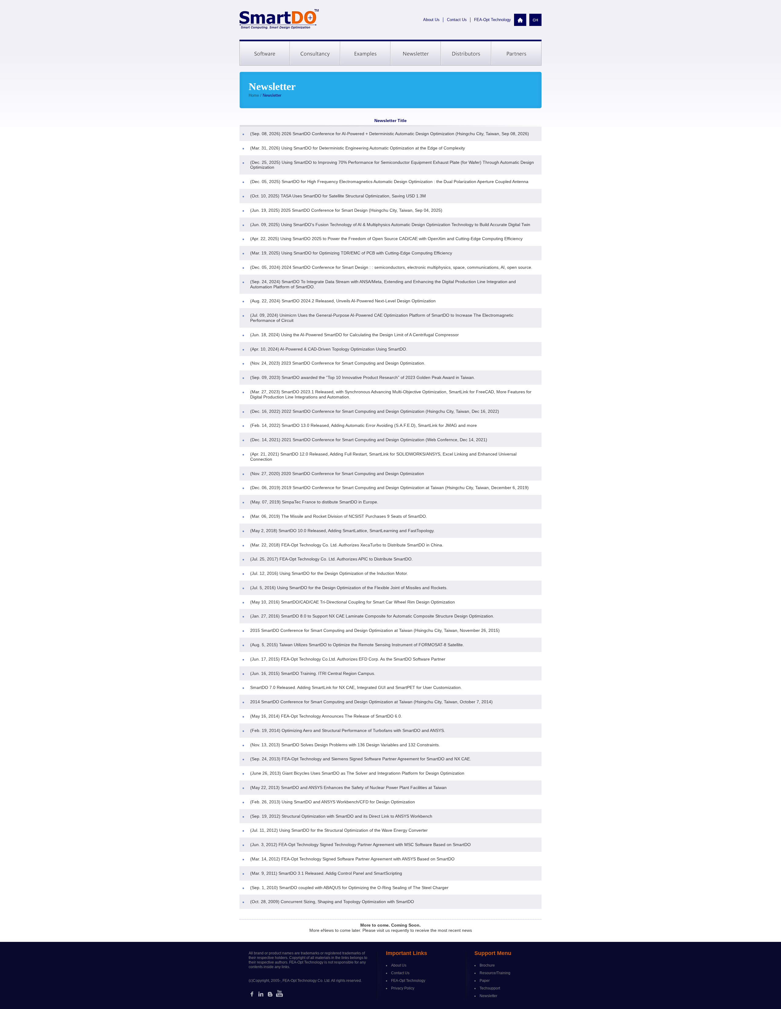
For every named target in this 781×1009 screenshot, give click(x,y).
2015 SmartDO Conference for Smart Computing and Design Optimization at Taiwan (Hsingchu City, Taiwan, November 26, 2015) (375, 630)
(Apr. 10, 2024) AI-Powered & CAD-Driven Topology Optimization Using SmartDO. (328, 349)
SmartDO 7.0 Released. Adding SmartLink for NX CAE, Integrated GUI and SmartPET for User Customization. (356, 687)
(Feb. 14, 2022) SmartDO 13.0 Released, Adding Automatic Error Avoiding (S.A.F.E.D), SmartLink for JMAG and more (363, 425)
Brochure (487, 965)
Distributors (466, 53)
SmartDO (279, 19)
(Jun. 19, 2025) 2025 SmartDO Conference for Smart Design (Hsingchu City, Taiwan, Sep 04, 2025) (346, 210)
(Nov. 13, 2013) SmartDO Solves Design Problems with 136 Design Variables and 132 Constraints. (345, 744)
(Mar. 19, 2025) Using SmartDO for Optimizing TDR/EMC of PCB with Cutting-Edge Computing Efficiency (351, 252)
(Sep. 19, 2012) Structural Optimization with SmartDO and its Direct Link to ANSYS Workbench (341, 816)
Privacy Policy (402, 988)
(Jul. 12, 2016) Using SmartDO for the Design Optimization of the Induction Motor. (329, 573)
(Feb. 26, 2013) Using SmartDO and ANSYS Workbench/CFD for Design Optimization (332, 801)
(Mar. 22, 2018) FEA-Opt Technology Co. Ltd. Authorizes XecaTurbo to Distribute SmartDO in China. (346, 544)
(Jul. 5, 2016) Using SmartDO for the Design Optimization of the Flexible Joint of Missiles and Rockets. (349, 587)
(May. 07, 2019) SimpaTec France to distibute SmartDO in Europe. (314, 501)
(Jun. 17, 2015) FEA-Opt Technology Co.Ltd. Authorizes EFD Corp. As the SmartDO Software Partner (347, 659)
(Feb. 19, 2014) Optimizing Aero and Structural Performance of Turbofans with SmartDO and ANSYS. (347, 730)
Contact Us (457, 19)
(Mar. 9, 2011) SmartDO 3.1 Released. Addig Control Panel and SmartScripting (326, 873)
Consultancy (315, 53)
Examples (365, 53)
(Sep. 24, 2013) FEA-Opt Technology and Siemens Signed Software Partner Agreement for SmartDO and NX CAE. (360, 758)
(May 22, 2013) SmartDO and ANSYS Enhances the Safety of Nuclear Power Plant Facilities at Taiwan (348, 787)
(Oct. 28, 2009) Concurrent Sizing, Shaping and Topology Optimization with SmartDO (332, 901)
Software (264, 53)
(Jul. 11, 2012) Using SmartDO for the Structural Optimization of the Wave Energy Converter (339, 830)
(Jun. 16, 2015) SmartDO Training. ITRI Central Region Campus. (312, 673)
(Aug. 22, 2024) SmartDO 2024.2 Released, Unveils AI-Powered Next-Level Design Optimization (343, 300)
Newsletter (415, 53)
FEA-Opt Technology (492, 19)
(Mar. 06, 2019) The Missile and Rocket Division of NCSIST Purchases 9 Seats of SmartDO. (338, 516)
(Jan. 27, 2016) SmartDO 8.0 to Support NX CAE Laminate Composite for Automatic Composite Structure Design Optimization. (372, 616)
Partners (516, 53)
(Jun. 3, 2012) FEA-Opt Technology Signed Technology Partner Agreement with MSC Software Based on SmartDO (360, 844)
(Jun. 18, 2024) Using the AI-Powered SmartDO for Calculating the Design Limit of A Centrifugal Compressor (354, 334)
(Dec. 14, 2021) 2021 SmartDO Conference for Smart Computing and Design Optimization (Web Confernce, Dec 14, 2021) (368, 439)
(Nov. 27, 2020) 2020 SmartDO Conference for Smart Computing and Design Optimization (337, 473)
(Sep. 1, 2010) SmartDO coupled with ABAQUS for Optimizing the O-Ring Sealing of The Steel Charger (349, 887)
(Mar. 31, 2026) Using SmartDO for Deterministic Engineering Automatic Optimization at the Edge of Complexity (357, 148)
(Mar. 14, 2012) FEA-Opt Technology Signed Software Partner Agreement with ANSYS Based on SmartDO (352, 858)
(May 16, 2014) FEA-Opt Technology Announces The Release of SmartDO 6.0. (326, 716)
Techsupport (490, 988)
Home (254, 95)
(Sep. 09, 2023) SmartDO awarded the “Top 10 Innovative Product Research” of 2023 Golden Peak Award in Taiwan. (362, 377)
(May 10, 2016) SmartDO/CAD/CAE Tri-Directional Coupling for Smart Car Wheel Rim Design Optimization (352, 602)
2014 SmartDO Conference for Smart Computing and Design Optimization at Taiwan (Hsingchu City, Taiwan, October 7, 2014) (371, 701)
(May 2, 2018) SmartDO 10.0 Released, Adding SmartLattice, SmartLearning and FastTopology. (342, 530)
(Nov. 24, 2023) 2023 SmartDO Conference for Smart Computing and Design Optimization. (337, 363)
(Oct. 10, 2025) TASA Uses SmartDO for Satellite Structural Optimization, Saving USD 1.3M (338, 195)
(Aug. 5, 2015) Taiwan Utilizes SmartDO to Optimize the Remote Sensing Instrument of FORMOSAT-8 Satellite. (357, 644)
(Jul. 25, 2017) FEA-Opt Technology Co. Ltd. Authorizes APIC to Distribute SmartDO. (331, 559)
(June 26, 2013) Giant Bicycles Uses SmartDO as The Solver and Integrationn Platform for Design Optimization (357, 773)
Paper (485, 980)
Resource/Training (495, 973)
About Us (431, 19)
